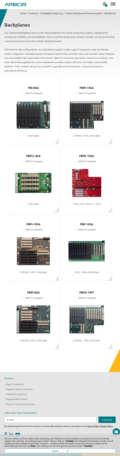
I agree (55, 451)
